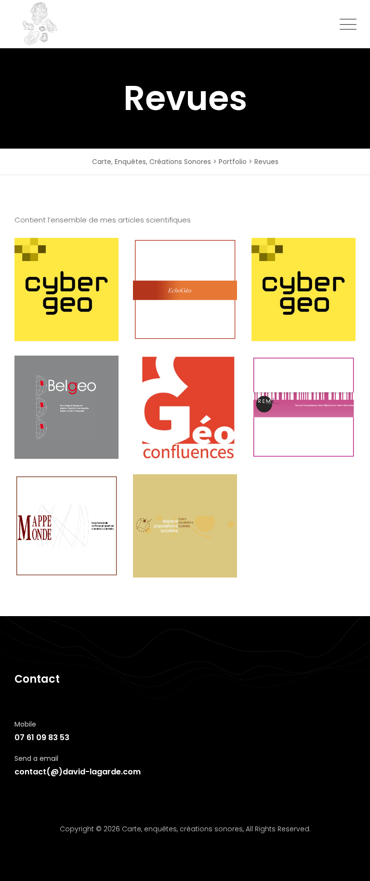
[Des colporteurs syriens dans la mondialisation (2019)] (66, 526)
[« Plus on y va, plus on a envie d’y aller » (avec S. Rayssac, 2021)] (66, 407)
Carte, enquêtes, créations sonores (182, 829)
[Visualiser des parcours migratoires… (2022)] (66, 289)
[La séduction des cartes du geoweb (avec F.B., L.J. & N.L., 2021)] (303, 289)
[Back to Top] (349, 865)
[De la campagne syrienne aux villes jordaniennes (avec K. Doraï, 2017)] (185, 526)
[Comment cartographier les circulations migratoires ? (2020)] (185, 408)
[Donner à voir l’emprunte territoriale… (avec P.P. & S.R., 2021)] (185, 289)
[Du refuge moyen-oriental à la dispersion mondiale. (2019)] (303, 407)
